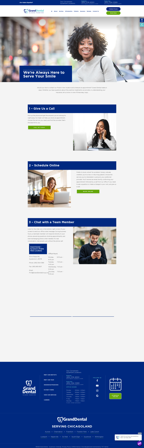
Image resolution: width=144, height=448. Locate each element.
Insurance (82, 11)
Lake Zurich (94, 431)
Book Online (88, 191)
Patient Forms (113, 9)
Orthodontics (68, 11)
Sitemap (58, 446)
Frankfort (69, 431)
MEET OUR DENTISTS (50, 374)
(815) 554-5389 (110, 2)
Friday (68, 398)
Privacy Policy (66, 446)
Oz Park (65, 436)
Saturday (68, 400)
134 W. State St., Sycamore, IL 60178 (89, 3)
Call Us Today (39, 127)
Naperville (54, 436)
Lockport (44, 436)
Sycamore (87, 436)
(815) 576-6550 (87, 2)
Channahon (58, 431)
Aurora (47, 431)
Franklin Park (82, 431)
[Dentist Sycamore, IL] (51, 11)
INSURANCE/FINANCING (51, 384)
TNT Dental (104, 446)
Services (61, 11)
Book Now (113, 13)
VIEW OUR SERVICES (50, 394)
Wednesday (52, 267)
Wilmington (99, 436)
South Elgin (76, 436)
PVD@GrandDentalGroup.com (39, 272)
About (55, 11)
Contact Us (96, 11)
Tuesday (51, 262)
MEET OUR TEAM (49, 379)
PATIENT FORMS (49, 389)
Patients (76, 11)
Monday (51, 257)
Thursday (51, 271)
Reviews (89, 11)
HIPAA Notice (76, 446)
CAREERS (47, 399)
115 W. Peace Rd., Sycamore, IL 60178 (112, 3)
